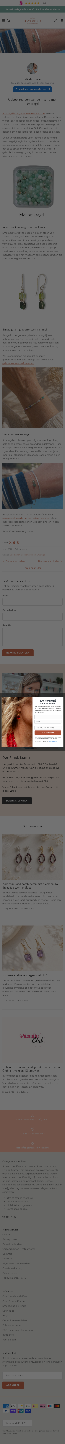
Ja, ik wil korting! (48, 732)
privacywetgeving (53, 741)
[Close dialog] (61, 699)
